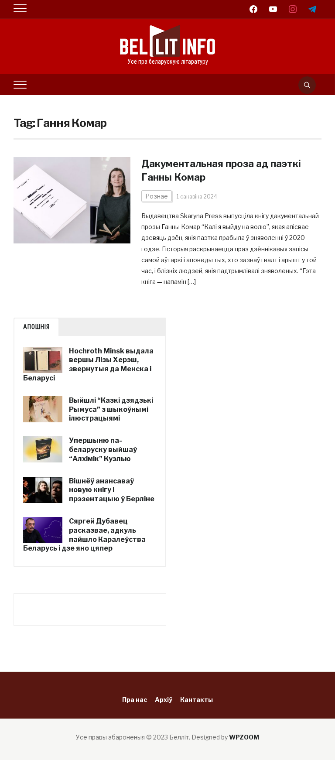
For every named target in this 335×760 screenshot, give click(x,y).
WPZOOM (244, 737)
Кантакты (196, 699)
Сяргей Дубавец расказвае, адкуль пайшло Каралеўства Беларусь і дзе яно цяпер (84, 534)
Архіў (163, 699)
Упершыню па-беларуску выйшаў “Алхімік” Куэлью (103, 449)
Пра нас (134, 699)
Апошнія (36, 326)
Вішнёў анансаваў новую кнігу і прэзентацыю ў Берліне (111, 490)
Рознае (156, 196)
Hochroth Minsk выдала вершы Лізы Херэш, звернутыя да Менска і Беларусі (88, 364)
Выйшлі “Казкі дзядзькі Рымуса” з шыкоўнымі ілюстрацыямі (111, 409)
